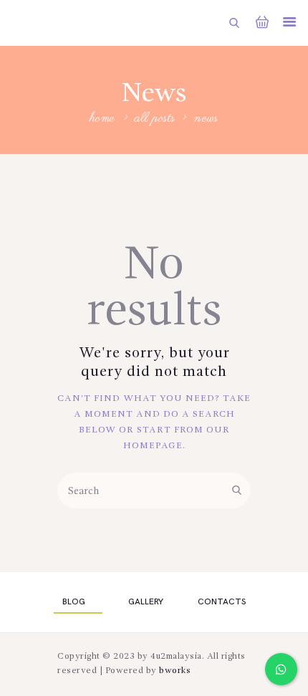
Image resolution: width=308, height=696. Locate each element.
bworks (175, 671)
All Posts (155, 118)
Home (102, 119)
